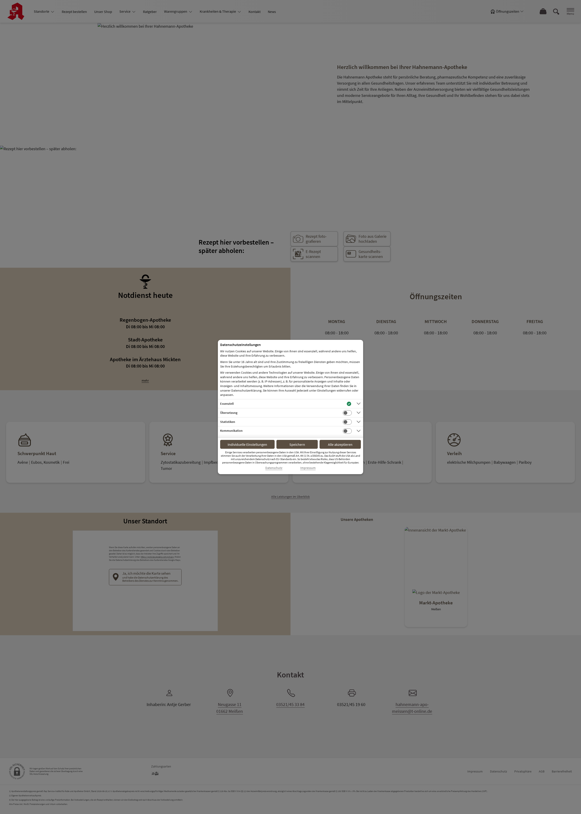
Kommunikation (231, 431)
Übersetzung (228, 413)
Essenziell (227, 404)
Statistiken (227, 422)
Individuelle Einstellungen (247, 444)
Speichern (297, 444)
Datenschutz (273, 468)
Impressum (308, 468)
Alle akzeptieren (340, 444)
